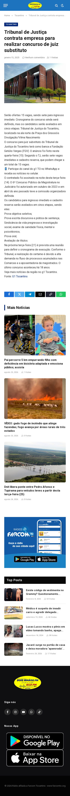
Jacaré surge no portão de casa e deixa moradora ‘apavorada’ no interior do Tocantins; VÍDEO (45, 648)
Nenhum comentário (35, 57)
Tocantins (11, 24)
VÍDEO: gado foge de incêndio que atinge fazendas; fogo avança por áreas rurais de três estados (34, 427)
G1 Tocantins (20, 276)
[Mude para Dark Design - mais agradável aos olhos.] (62, 5)
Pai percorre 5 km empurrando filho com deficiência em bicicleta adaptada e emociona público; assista (33, 363)
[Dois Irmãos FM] (35, 5)
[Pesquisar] (56, 5)
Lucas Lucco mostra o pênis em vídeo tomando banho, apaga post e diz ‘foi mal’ (45, 630)
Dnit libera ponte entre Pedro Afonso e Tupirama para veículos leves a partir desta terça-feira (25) (32, 490)
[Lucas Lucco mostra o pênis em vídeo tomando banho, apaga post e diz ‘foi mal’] (13, 631)
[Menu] (5, 5)
